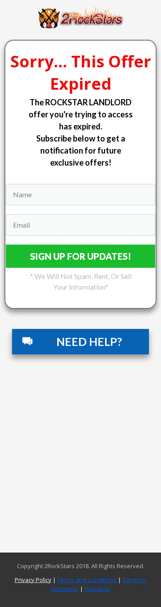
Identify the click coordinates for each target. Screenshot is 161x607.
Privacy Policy (33, 580)
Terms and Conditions (87, 580)
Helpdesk (97, 589)
